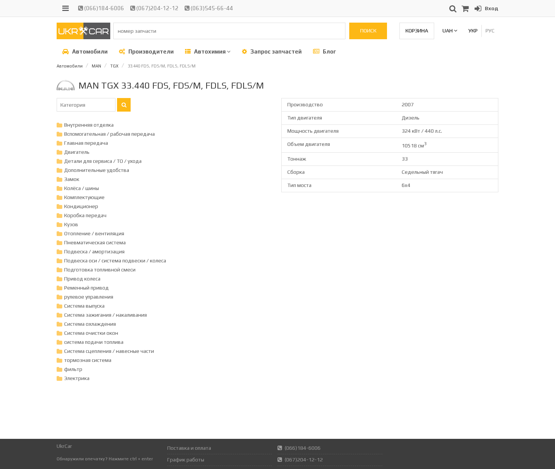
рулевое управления (88, 297)
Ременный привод (86, 288)
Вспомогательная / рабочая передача (109, 134)
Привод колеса (82, 279)
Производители (150, 51)
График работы (185, 460)
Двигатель (76, 152)
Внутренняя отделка (89, 125)
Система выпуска (84, 306)
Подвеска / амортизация (94, 251)
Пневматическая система (95, 242)
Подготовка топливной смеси (100, 270)
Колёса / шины (81, 188)
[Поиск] (124, 105)
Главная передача (86, 143)
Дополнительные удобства (96, 170)
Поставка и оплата (189, 448)
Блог (329, 51)
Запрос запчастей (275, 51)
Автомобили (89, 51)
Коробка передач (85, 215)
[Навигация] (65, 8)
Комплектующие (84, 197)
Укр (473, 31)
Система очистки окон (91, 333)
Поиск (368, 31)
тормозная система (87, 360)
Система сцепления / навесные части (109, 351)
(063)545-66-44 (211, 8)
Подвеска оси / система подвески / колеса (115, 260)
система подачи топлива (93, 342)
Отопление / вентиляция (94, 233)
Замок (71, 179)
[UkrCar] (83, 37)
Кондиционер (81, 206)
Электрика (76, 378)
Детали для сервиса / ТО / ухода (103, 161)
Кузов (71, 224)
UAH (448, 31)
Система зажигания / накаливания (105, 315)
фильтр (73, 369)
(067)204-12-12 (157, 8)
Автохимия (210, 51)
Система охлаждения (90, 324)
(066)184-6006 (103, 8)
